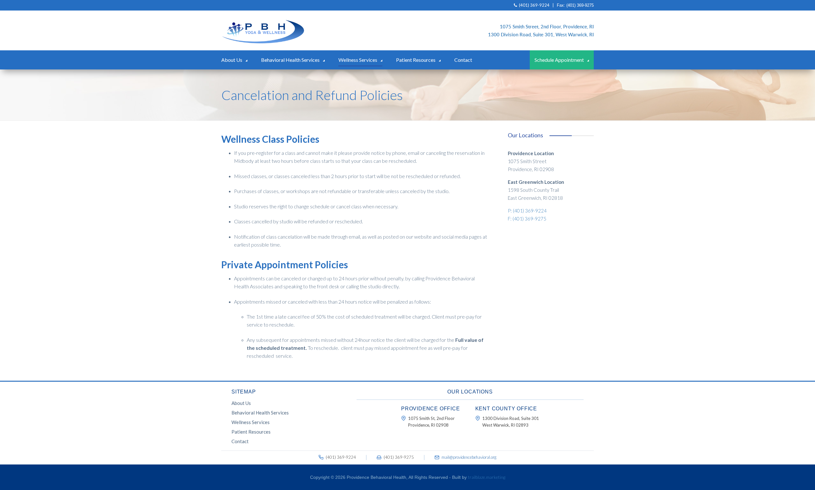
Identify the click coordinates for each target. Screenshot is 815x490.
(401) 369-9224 (533, 5)
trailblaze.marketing (486, 477)
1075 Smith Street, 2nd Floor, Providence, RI (547, 26)
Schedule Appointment (559, 60)
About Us (231, 60)
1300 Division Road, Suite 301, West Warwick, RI (541, 34)
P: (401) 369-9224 (527, 210)
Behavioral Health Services (290, 60)
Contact (463, 60)
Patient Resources (416, 60)
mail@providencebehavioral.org (469, 457)
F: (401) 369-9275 (527, 218)
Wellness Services (357, 60)
